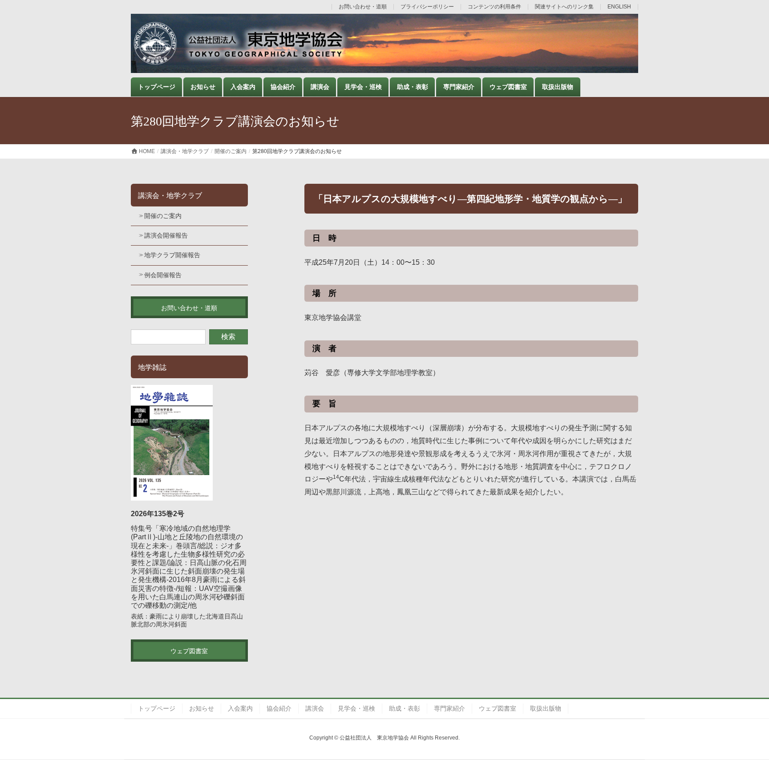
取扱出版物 (545, 708)
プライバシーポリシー (427, 7)
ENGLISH (619, 7)
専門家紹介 (449, 708)
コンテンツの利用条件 (494, 7)
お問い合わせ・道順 (363, 7)
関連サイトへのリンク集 (564, 7)
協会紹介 (279, 708)
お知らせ (201, 708)
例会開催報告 (163, 275)
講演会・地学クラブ (170, 195)
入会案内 (240, 708)
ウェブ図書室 (497, 708)
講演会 (314, 708)
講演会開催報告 (166, 235)
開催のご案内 (163, 215)
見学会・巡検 (356, 708)
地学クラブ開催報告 (172, 255)
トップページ (156, 708)
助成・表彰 (404, 708)
